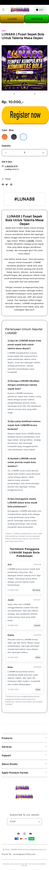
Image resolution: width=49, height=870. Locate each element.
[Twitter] (7, 185)
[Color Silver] (23, 137)
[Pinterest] (12, 185)
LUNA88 (30, 241)
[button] (3, 9)
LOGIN (12, 19)
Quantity (6, 145)
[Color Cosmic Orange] (5, 137)
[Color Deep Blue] (14, 137)
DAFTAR (37, 19)
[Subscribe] (39, 821)
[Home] (19, 9)
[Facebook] (3, 185)
